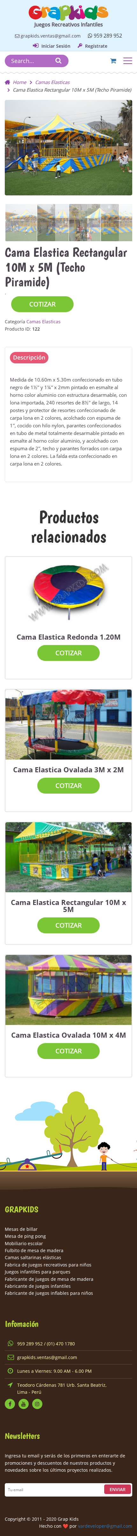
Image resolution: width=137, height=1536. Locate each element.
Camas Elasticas (52, 82)
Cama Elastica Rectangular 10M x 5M (68, 905)
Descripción (29, 357)
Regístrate (95, 46)
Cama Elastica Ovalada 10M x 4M (68, 1035)
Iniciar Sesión (55, 46)
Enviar (118, 1489)
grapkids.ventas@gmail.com (50, 36)
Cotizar (42, 304)
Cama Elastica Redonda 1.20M (69, 637)
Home (19, 82)
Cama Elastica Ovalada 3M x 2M (68, 769)
